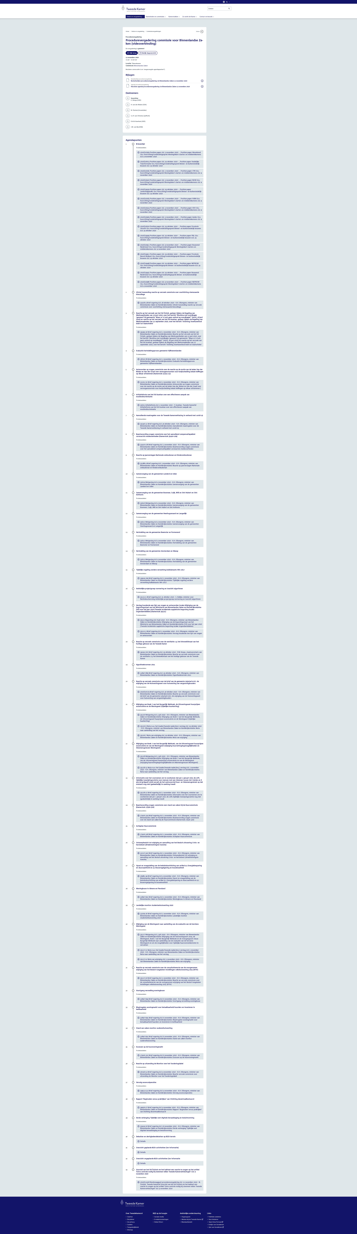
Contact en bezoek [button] (206, 16)
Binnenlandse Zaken (141, 66)
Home (127, 31)
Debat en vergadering (137, 31)
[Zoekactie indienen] (229, 8)
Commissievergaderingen (153, 31)
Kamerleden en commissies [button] (155, 16)
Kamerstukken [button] (174, 16)
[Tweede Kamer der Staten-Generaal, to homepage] (133, 8)
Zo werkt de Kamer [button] (189, 16)
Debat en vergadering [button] (134, 16)
